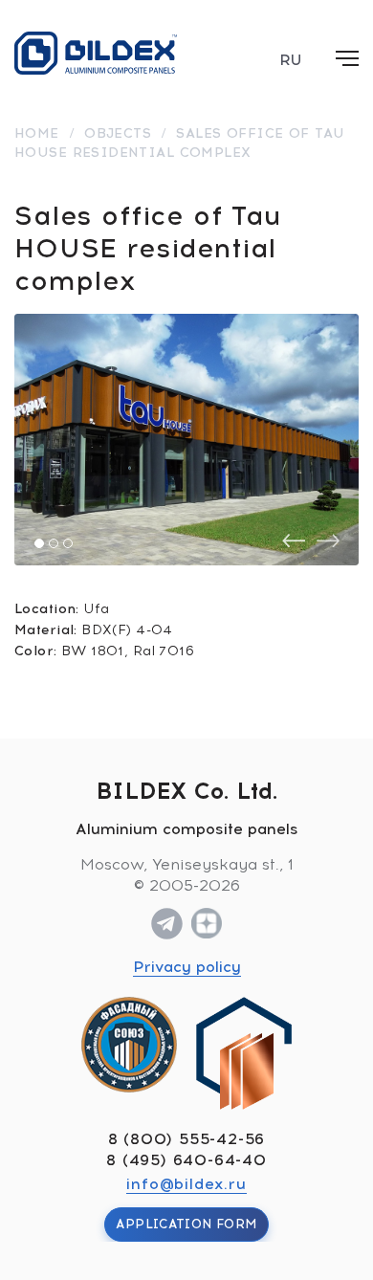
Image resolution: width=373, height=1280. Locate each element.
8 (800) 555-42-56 (187, 1139)
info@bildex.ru (186, 1184)
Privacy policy (187, 967)
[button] (39, 543)
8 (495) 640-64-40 (186, 1160)
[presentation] (293, 541)
